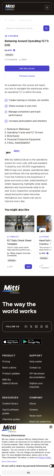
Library (12, 20)
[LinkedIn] (36, 326)
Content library (10, 403)
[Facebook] (41, 326)
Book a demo (9, 367)
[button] (19, 243)
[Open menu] (47, 7)
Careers (33, 409)
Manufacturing (26, 20)
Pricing (6, 361)
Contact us (35, 367)
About (32, 403)
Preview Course (27, 76)
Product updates (11, 373)
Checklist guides (11, 419)
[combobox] (23, 28)
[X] (31, 326)
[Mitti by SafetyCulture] (10, 7)
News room (35, 415)
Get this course (27, 68)
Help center (35, 361)
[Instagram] (46, 326)
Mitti (9, 50)
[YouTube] (25, 326)
